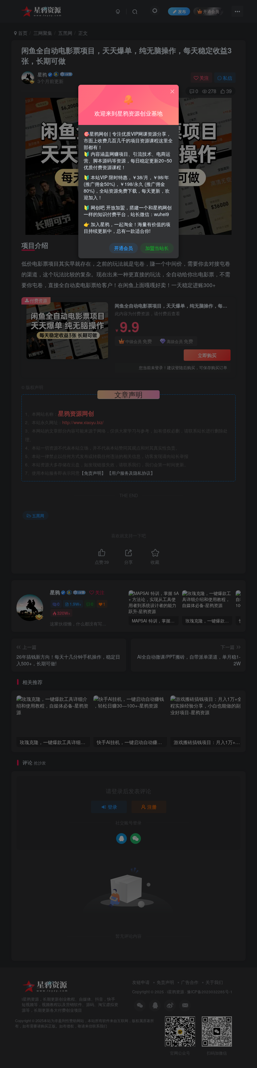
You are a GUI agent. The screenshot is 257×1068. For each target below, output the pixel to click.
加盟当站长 (157, 248)
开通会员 (123, 248)
